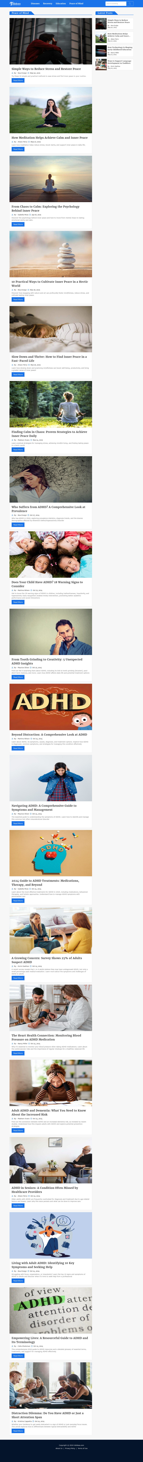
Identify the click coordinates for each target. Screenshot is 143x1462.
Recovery (47, 3)
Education (61, 3)
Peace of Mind (76, 3)
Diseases (35, 3)
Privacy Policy (70, 1448)
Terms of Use (82, 1448)
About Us (59, 1448)
